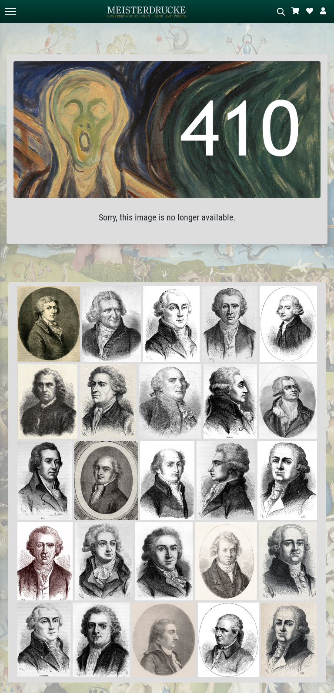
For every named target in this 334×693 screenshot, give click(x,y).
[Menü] (10, 11)
